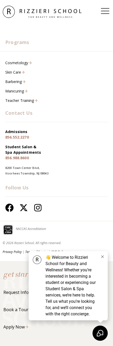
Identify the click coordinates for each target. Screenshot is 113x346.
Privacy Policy (12, 252)
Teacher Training (19, 100)
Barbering (13, 81)
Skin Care (13, 72)
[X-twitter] (23, 208)
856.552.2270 (17, 137)
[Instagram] (38, 208)
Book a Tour (15, 309)
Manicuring (14, 91)
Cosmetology (16, 62)
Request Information (23, 292)
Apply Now (14, 327)
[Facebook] (9, 208)
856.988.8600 (17, 157)
